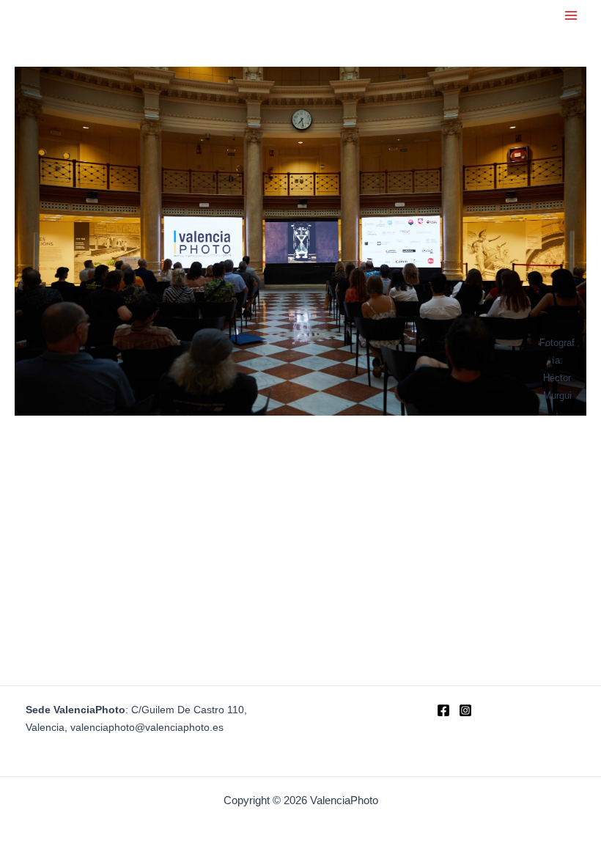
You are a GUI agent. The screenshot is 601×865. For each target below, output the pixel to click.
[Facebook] (443, 710)
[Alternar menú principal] (571, 15)
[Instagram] (465, 710)
